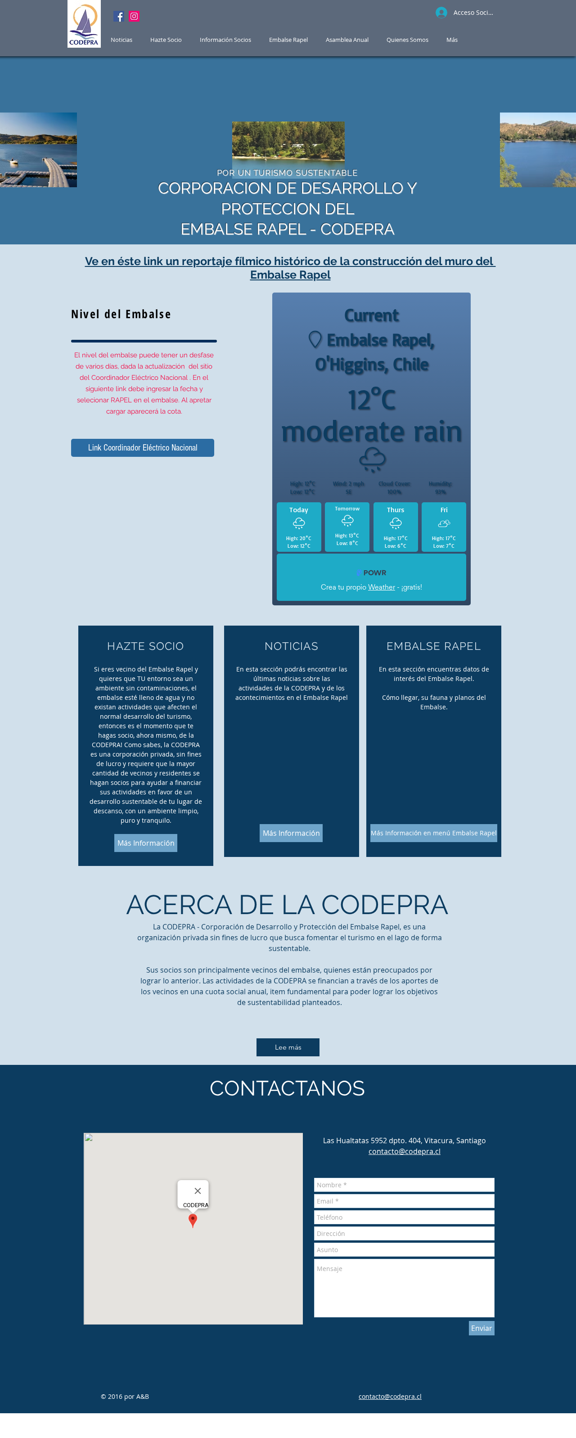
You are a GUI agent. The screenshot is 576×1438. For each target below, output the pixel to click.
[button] (288, 39)
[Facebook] (118, 16)
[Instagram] (134, 16)
